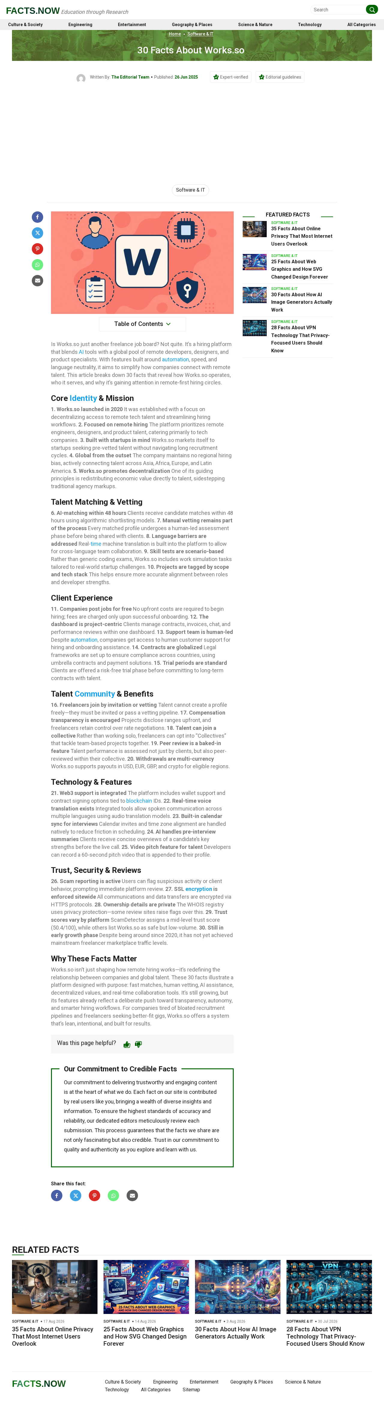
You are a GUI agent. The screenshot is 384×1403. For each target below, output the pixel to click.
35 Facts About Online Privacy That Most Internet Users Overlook (301, 236)
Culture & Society (25, 25)
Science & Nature (255, 25)
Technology (310, 25)
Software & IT (200, 33)
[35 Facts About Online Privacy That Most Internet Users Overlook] (255, 229)
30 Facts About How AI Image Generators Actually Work (301, 302)
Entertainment (132, 25)
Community (95, 693)
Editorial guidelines (283, 77)
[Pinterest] (37, 249)
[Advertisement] (192, 128)
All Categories (361, 25)
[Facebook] (37, 217)
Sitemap (191, 1390)
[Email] (37, 280)
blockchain (139, 801)
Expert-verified (234, 77)
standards (159, 1111)
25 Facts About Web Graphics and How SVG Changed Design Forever (299, 269)
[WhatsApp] (37, 264)
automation (175, 359)
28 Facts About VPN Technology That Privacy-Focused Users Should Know (325, 1336)
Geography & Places (192, 25)
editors (129, 1121)
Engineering (80, 25)
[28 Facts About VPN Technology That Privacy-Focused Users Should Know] (255, 328)
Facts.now (33, 11)
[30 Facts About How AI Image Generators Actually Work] (255, 295)
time (96, 544)
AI (81, 352)
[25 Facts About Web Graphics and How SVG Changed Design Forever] (255, 262)
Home (175, 33)
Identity (83, 398)
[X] (37, 233)
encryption (198, 889)
